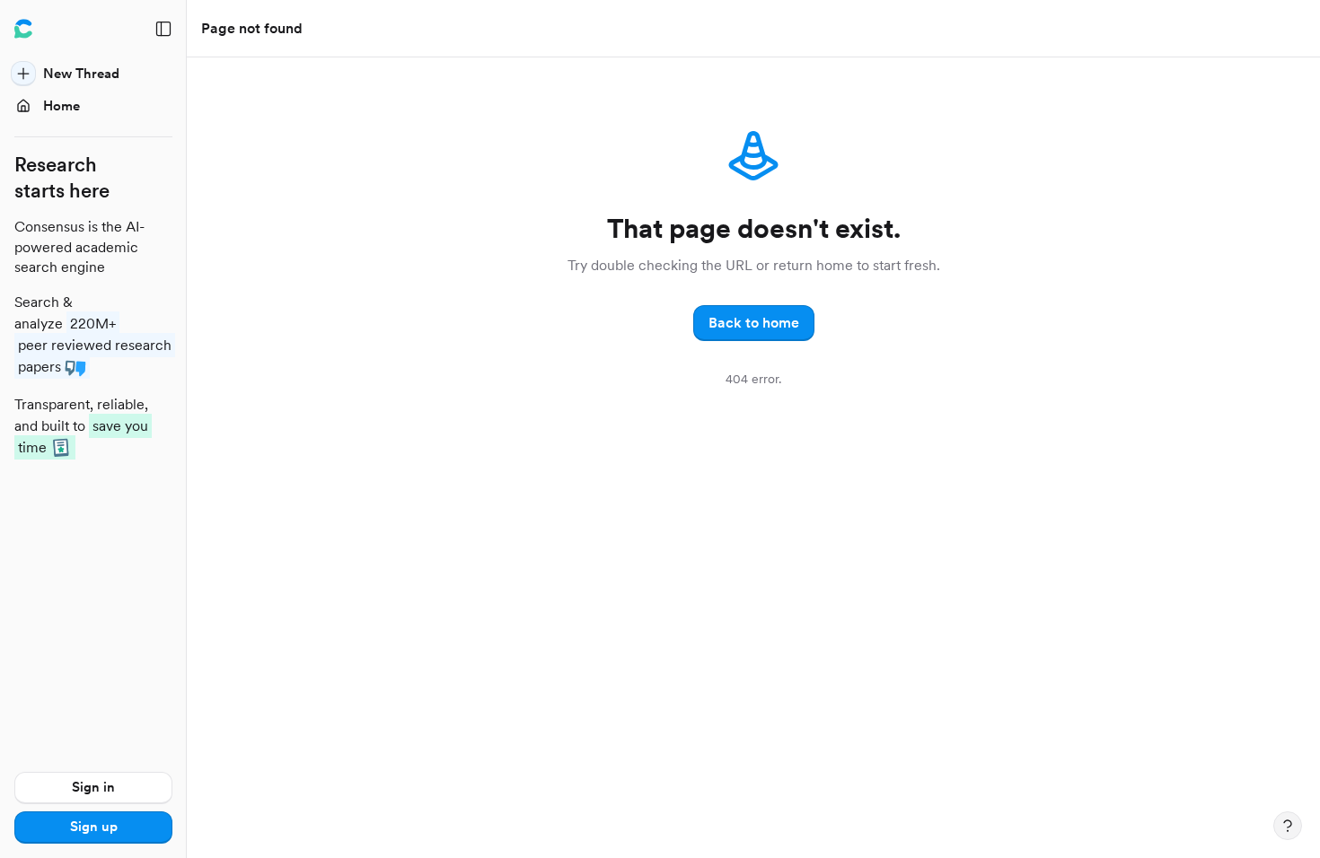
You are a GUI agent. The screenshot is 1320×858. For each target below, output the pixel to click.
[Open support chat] (1287, 825)
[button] (753, 323)
